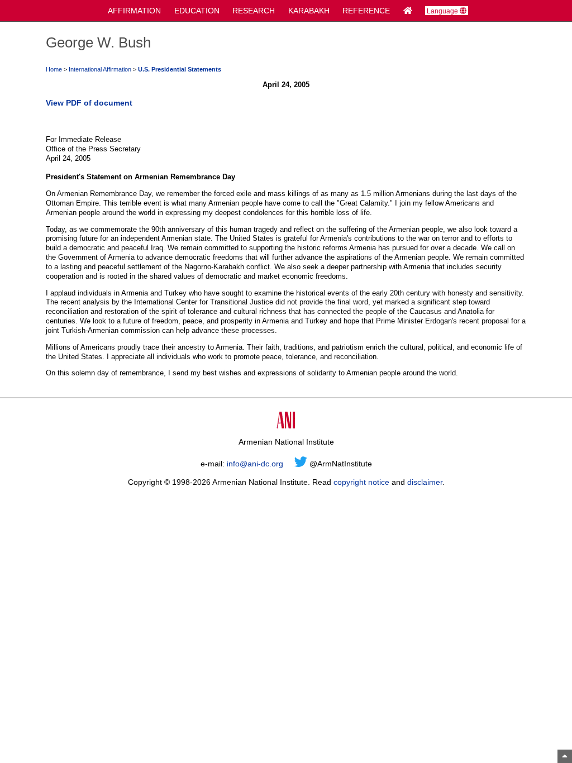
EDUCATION (197, 10)
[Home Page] (407, 10)
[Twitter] (300, 463)
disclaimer (424, 482)
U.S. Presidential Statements (179, 69)
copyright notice (361, 482)
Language (443, 11)
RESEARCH (253, 10)
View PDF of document (89, 102)
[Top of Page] (564, 756)
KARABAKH (309, 10)
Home (54, 69)
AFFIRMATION (134, 10)
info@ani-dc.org (255, 463)
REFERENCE (366, 10)
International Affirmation (100, 69)
